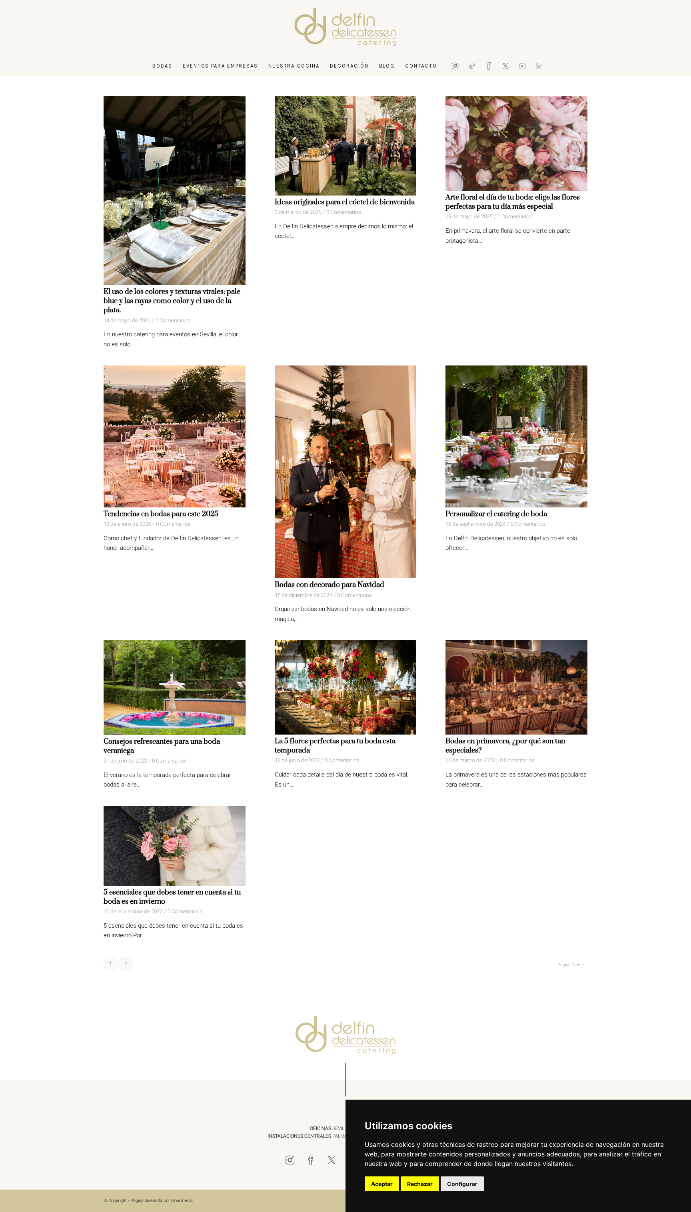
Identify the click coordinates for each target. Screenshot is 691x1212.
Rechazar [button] (420, 1183)
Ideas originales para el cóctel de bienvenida (345, 202)
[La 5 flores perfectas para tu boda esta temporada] (346, 687)
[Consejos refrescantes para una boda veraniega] (175, 687)
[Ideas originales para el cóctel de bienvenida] (346, 146)
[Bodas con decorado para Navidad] (346, 472)
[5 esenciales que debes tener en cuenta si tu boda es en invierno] (175, 846)
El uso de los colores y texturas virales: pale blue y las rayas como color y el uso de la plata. (172, 301)
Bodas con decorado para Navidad (329, 585)
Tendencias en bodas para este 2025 (161, 514)
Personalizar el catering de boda (496, 514)
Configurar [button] (462, 1183)
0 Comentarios (173, 321)
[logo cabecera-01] (345, 28)
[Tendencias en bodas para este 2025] (175, 436)
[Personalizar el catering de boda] (516, 436)
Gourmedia (182, 1200)
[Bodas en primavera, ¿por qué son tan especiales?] (516, 687)
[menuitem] (162, 66)
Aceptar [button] (382, 1183)
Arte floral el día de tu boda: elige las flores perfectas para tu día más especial (512, 202)
